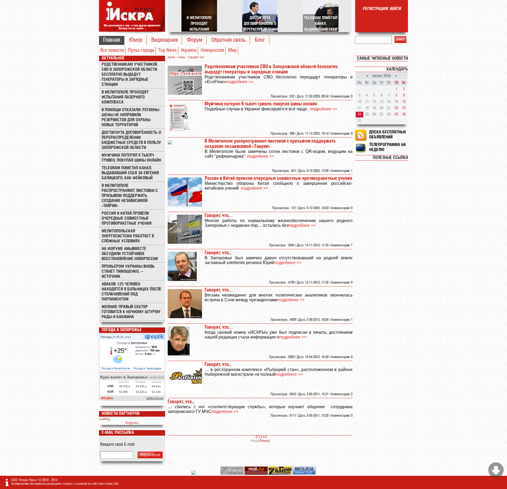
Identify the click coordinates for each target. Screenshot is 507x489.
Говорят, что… (219, 216)
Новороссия (212, 50)
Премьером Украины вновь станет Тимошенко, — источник (128, 272)
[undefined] (232, 473)
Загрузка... (132, 422)
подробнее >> (239, 81)
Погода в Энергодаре (147, 368)
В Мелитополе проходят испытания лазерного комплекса (125, 97)
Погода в (132, 343)
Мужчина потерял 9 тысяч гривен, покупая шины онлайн (131, 157)
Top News (167, 50)
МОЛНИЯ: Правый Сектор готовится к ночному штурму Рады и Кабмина (131, 312)
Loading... (105, 419)
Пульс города (141, 50)
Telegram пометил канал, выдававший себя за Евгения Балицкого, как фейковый (130, 173)
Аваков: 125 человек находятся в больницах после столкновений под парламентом (131, 291)
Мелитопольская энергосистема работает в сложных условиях (128, 236)
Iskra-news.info (108, 483)
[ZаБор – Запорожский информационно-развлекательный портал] (281, 473)
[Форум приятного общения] (193, 473)
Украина (188, 50)
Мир (232, 50)
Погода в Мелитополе (116, 368)
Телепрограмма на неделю (387, 147)
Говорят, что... (218, 253)
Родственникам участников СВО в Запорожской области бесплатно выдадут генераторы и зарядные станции (129, 75)
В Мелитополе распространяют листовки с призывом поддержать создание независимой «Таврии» (130, 196)
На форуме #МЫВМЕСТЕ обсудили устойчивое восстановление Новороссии (130, 254)
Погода (106, 336)
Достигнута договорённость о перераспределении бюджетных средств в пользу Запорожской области (131, 140)
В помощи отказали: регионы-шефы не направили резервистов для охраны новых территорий (131, 117)
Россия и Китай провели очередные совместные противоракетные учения (127, 218)
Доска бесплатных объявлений (387, 134)
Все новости (112, 50)
